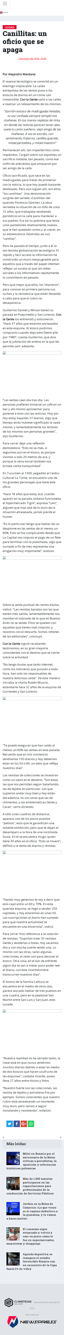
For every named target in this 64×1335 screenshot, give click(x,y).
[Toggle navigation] (5, 3)
